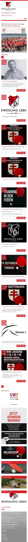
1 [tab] (11, 404)
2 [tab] (12, 404)
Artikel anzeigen (21, 90)
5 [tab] (15, 404)
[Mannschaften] (14, 467)
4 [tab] (14, 404)
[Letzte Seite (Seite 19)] (12, 56)
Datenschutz (6, 538)
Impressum (5, 540)
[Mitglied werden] (14, 497)
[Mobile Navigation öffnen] (25, 18)
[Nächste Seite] (11, 56)
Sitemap (5, 537)
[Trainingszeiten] (14, 482)
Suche (4, 535)
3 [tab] (13, 404)
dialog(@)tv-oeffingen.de (10, 522)
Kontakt (5, 534)
